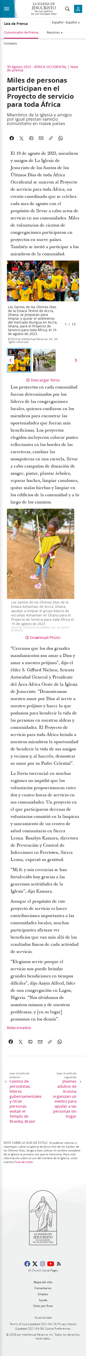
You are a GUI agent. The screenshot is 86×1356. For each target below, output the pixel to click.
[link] (11, 1042)
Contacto (10, 43)
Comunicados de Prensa (21, 32)
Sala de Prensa (16, 23)
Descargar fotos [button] (45, 380)
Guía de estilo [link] (24, 1162)
